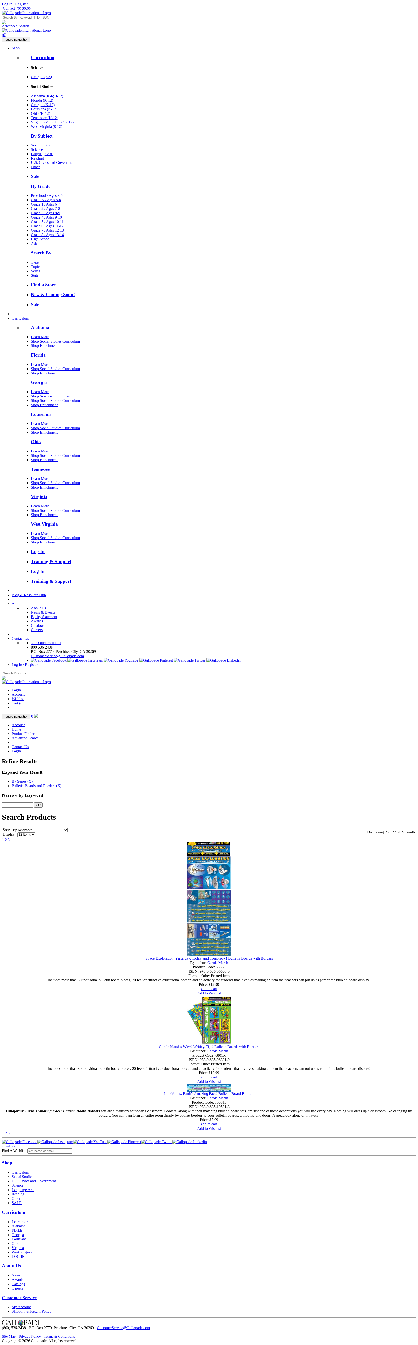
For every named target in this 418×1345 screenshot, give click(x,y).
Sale (35, 176)
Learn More (40, 337)
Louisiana (41, 414)
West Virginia (44, 524)
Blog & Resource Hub (29, 595)
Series (35, 271)
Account (18, 694)
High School (40, 239)
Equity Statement (44, 617)
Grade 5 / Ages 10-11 (47, 222)
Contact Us (20, 638)
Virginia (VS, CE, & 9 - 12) (52, 122)
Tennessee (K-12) (44, 118)
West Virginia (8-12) (46, 126)
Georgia (39, 382)
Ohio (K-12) (40, 113)
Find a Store (43, 284)
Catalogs (37, 625)
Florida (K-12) (42, 100)
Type (35, 262)
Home (16, 729)
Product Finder (23, 734)
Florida (38, 355)
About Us (38, 608)
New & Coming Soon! (53, 294)
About (16, 604)
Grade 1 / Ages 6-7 (45, 204)
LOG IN (18, 1256)
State (34, 275)
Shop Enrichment (44, 346)
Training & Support (51, 561)
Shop (16, 48)
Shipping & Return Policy (31, 1311)
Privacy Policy (30, 1336)
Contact (9, 8)
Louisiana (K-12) (44, 109)
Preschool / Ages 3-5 (47, 195)
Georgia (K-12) (43, 105)
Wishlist (18, 699)
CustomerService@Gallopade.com (57, 656)
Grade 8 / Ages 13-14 (47, 235)
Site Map (9, 1336)
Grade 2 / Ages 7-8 (45, 208)
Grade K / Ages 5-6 (46, 200)
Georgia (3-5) (41, 77)
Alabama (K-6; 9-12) (47, 96)
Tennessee (40, 469)
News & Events (43, 612)
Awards (37, 621)
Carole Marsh (217, 963)
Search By (41, 252)
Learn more (20, 1222)
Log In (38, 551)
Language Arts (42, 154)
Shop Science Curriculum (50, 396)
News (16, 1275)
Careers (37, 630)
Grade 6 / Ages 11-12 (47, 226)
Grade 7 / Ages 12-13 (47, 230)
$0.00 (24, 8)
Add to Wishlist (209, 993)
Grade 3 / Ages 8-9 (45, 213)
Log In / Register (15, 4)
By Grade (40, 186)
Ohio (36, 441)
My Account (21, 1307)
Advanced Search (15, 26)
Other (35, 167)
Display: (9, 834)
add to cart (209, 989)
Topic (35, 267)
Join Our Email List (46, 643)
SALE (17, 1203)
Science (37, 149)
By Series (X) (22, 781)
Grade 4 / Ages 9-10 (46, 217)
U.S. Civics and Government (53, 162)
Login (16, 690)
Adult (35, 243)
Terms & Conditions (59, 1336)
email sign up (12, 1146)
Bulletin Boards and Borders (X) (36, 786)
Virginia (39, 496)
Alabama (40, 327)
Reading (37, 158)
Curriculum (42, 57)
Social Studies (41, 145)
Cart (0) (17, 703)
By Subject (41, 135)
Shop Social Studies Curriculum (55, 341)
